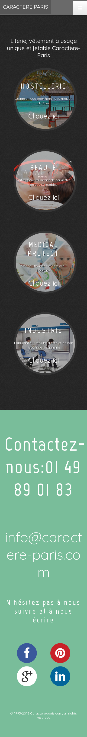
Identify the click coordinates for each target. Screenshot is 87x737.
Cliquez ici (43, 116)
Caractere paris (25, 7)
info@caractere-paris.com (43, 554)
